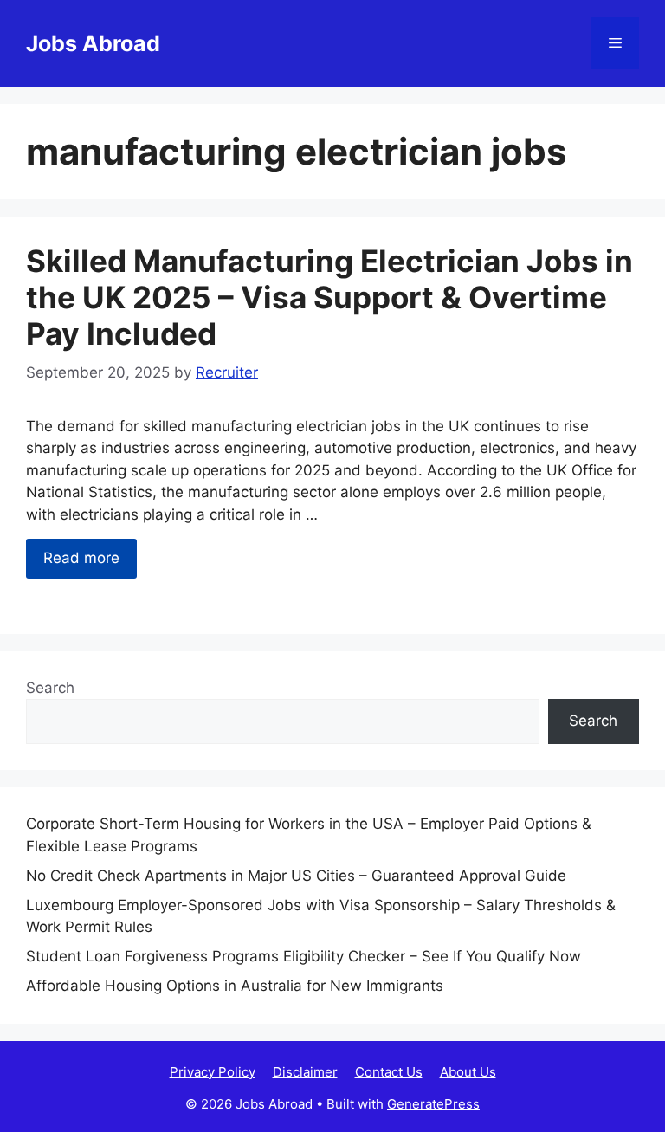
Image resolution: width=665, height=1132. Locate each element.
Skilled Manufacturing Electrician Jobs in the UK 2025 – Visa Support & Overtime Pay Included (329, 297)
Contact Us (389, 1072)
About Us (468, 1072)
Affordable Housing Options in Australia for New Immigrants (234, 985)
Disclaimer (305, 1072)
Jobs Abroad (93, 43)
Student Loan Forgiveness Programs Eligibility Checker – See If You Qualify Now (303, 956)
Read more (81, 557)
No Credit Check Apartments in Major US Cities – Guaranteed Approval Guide (296, 875)
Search (50, 687)
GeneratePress (433, 1104)
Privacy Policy (212, 1072)
